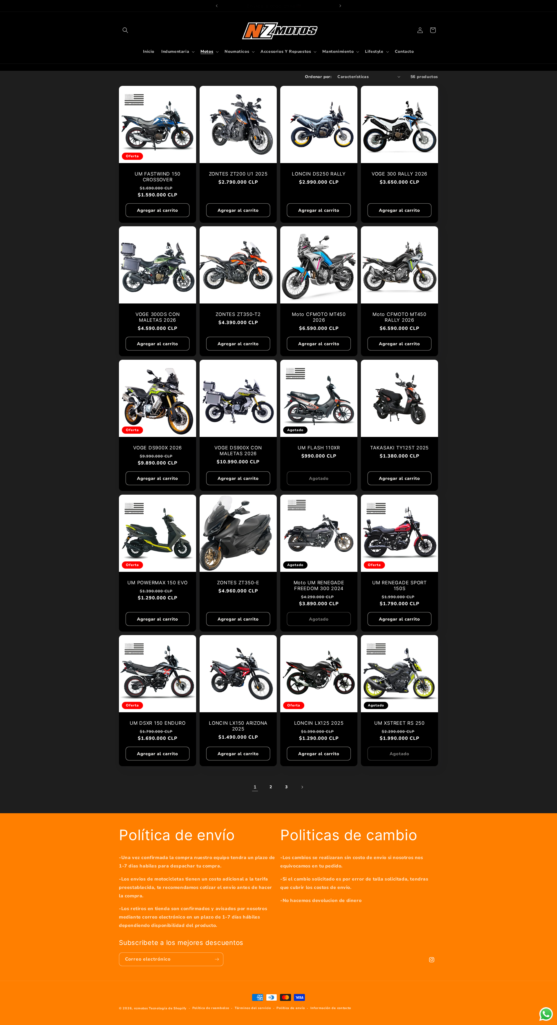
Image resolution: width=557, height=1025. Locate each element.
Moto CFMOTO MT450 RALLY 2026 (399, 317)
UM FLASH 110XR (319, 448)
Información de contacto (330, 1008)
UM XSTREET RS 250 (399, 723)
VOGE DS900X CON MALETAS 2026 (238, 450)
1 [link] (255, 787)
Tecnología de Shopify (168, 1008)
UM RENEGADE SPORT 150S (399, 585)
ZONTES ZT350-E (238, 582)
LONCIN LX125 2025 (319, 723)
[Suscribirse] (216, 959)
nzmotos (141, 1008)
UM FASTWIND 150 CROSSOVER (157, 176)
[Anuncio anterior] (216, 5)
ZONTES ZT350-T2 (238, 314)
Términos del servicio (253, 1008)
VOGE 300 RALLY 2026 (399, 174)
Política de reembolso (210, 1008)
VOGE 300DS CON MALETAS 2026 (157, 317)
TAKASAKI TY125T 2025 (399, 448)
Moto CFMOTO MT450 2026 (319, 317)
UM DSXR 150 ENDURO (158, 723)
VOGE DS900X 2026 (157, 448)
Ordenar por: (318, 76)
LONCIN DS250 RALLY (319, 174)
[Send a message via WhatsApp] (546, 1014)
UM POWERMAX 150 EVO (157, 582)
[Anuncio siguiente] (340, 5)
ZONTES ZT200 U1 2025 (238, 174)
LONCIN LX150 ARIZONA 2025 (238, 726)
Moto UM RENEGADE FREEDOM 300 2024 (319, 585)
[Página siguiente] (302, 787)
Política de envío (290, 1008)
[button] (125, 30)
